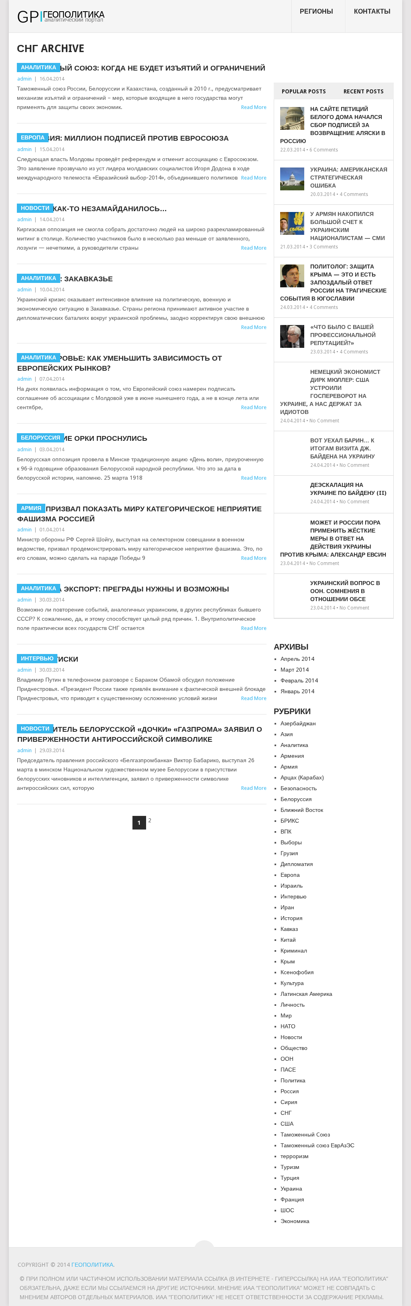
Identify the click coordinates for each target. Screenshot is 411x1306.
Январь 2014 (297, 691)
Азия (287, 734)
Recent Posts (364, 91)
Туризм (290, 1167)
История (292, 918)
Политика (293, 1080)
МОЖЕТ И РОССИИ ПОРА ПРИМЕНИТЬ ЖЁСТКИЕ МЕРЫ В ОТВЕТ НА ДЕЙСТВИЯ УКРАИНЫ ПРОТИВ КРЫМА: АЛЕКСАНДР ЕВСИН (333, 538)
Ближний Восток (302, 810)
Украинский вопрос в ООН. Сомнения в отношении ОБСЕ (345, 591)
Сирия (289, 1102)
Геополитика (92, 1265)
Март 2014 (295, 669)
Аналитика (294, 745)
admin (24, 79)
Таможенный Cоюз (305, 1134)
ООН (287, 1059)
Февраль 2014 (299, 680)
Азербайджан (298, 723)
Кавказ (289, 929)
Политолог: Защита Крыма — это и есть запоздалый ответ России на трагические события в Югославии (333, 282)
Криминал (294, 950)
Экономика (295, 1221)
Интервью (294, 896)
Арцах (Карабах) (302, 777)
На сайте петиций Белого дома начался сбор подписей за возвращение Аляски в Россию (332, 125)
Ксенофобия (297, 972)
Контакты (372, 11)
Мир (286, 1015)
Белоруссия (296, 799)
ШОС (287, 1210)
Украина (291, 1188)
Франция (292, 1199)
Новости (291, 1037)
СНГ (286, 1113)
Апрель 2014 (297, 659)
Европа (290, 875)
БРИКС (290, 821)
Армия (289, 766)
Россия (290, 1091)
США (287, 1123)
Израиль (292, 885)
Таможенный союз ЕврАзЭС (317, 1145)
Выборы (291, 842)
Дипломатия (297, 864)
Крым (288, 961)
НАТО (288, 1026)
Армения (292, 756)
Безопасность (299, 788)
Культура (292, 983)
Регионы (316, 11)
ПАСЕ (288, 1069)
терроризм (295, 1156)
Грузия (289, 853)
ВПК (286, 831)
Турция (290, 1178)
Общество (294, 1048)
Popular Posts (304, 91)
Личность (293, 1004)
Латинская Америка (306, 994)
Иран (287, 907)
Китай (288, 940)
